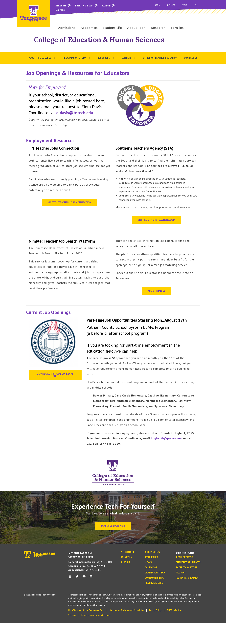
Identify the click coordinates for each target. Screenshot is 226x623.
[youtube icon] (84, 577)
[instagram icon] (70, 577)
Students (61, 5)
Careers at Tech (155, 572)
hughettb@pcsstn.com (166, 438)
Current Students (188, 562)
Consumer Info (154, 577)
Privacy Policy (155, 610)
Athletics (151, 557)
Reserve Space (154, 582)
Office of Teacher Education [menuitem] (160, 57)
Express (60, 9)
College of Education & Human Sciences (99, 39)
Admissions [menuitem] (66, 28)
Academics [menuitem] (89, 28)
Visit (184, 5)
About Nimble (156, 290)
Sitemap (72, 615)
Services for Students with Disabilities (127, 610)
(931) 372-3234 (86, 565)
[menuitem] (42, 58)
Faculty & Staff (84, 5)
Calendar (151, 567)
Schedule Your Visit (113, 525)
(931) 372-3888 (84, 569)
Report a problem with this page (96, 615)
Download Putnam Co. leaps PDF (55, 375)
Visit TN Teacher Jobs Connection (69, 202)
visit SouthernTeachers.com (156, 219)
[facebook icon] (76, 577)
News (148, 562)
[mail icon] (91, 577)
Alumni (106, 5)
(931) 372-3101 (90, 562)
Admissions (152, 552)
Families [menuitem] (177, 28)
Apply (157, 5)
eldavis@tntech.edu (74, 112)
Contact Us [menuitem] (191, 57)
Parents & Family (187, 577)
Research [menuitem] (158, 28)
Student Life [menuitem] (112, 28)
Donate (171, 5)
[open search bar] (195, 5)
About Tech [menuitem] (136, 28)
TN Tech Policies (174, 610)
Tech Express (184, 557)
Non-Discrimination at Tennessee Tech (86, 610)
